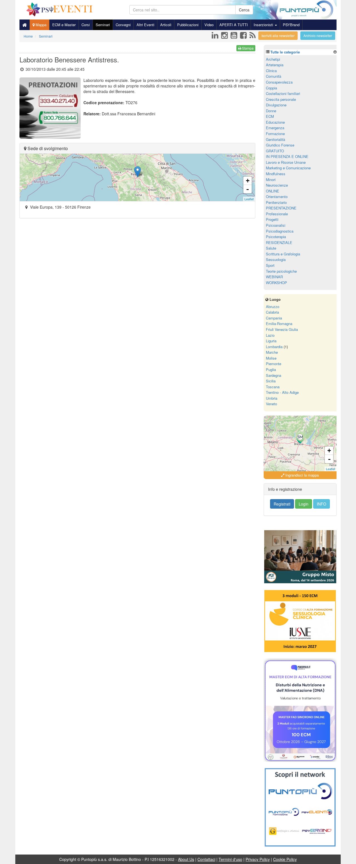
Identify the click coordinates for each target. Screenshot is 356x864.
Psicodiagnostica (279, 231)
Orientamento (277, 196)
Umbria (271, 398)
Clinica (271, 70)
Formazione (275, 133)
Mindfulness (275, 173)
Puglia (271, 369)
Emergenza (275, 127)
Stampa (247, 48)
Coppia (271, 88)
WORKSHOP (276, 282)
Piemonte (273, 363)
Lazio (270, 335)
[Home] (24, 24)
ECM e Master (64, 24)
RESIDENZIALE (279, 242)
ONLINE (272, 191)
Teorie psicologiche (281, 271)
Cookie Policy (285, 859)
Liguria (271, 340)
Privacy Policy (258, 859)
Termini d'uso (230, 859)
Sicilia (271, 381)
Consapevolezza (279, 82)
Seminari (103, 24)
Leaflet (249, 199)
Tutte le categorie (285, 52)
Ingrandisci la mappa (301, 475)
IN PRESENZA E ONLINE (287, 156)
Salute (271, 248)
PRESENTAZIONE (281, 208)
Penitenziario (276, 202)
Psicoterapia (276, 236)
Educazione (275, 122)
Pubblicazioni (188, 24)
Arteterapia (274, 64)
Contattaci (206, 859)
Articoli (165, 24)
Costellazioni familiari (283, 93)
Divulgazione (276, 105)
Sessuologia (276, 259)
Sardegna (273, 375)
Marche (272, 352)
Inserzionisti (264, 24)
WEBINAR (274, 276)
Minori (271, 179)
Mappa (40, 24)
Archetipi (273, 59)
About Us (186, 859)
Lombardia (274, 346)
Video (209, 24)
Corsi (85, 24)
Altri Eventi (145, 24)
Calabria (272, 312)
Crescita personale (281, 99)
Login (303, 504)
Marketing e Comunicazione (288, 167)
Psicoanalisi (275, 225)
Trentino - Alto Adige (282, 392)
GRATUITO (275, 150)
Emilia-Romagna (279, 323)
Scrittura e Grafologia (283, 254)
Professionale (277, 213)
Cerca (244, 10)
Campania (274, 318)
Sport (270, 265)
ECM (270, 116)
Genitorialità (275, 139)
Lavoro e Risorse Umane (286, 162)
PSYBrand (291, 24)
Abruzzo (272, 306)
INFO (321, 504)
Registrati (282, 504)
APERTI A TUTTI (233, 24)
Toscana (273, 386)
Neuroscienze (277, 185)
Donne (271, 110)
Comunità (273, 76)
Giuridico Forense (280, 145)
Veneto (271, 403)
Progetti (272, 219)
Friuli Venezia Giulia (282, 329)
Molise (271, 358)
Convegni (123, 24)
